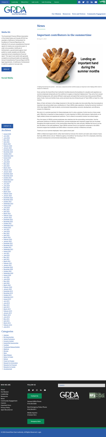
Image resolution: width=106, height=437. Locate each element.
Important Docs (6, 405)
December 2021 (8, 243)
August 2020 (7, 275)
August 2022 (7, 227)
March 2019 (7, 309)
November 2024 (8, 176)
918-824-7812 (31, 415)
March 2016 (7, 323)
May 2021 (6, 257)
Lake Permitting (46, 2)
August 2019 (7, 299)
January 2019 (8, 313)
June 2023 (7, 207)
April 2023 (7, 211)
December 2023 (8, 197)
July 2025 (6, 160)
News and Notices (78, 14)
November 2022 (8, 221)
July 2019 (6, 301)
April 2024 (7, 189)
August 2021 (7, 251)
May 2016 (6, 319)
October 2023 (7, 201)
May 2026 (6, 140)
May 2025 (6, 164)
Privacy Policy (5, 407)
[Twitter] (83, 2)
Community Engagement (96, 14)
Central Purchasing (9, 339)
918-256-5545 (31, 404)
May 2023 (6, 209)
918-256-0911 (31, 409)
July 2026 (6, 136)
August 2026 (7, 134)
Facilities (6, 345)
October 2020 (7, 271)
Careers (56, 2)
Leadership (14, 2)
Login (39, 432)
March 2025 (7, 168)
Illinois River (24, 2)
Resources (66, 14)
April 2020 (7, 283)
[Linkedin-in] (92, 2)
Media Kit (6, 69)
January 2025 (8, 172)
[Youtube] (96, 2)
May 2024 (6, 187)
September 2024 (8, 179)
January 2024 (8, 195)
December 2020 (8, 267)
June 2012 (7, 327)
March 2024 (7, 191)
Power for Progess (9, 361)
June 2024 (7, 185)
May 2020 (6, 281)
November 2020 (8, 269)
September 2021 (8, 249)
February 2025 (8, 170)
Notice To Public (8, 357)
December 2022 (8, 219)
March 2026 (7, 144)
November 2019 (8, 293)
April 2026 (7, 142)
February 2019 (8, 311)
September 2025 (8, 156)
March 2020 (7, 285)
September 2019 (8, 297)
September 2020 (8, 273)
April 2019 (7, 307)
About (3, 389)
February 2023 (8, 215)
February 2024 (8, 193)
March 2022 (7, 237)
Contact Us (5, 2)
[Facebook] (79, 2)
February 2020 (8, 287)
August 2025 (7, 158)
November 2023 (8, 199)
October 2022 (7, 223)
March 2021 (7, 261)
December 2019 (8, 291)
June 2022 (7, 231)
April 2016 (7, 321)
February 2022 (8, 239)
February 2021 (8, 263)
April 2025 (7, 166)
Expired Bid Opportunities (11, 343)
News (5, 353)
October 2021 (7, 247)
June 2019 (7, 303)
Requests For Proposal (10, 365)
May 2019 (6, 305)
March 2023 (7, 213)
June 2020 (7, 279)
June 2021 (7, 255)
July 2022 (6, 229)
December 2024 (8, 174)
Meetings (6, 349)
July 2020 (6, 277)
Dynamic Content (9, 341)
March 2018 (7, 315)
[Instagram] (87, 2)
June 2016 (7, 317)
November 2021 (8, 245)
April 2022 (7, 235)
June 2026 (7, 138)
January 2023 (8, 217)
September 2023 (8, 203)
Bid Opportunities (9, 337)
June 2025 (7, 162)
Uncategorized (8, 369)
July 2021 (6, 253)
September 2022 (8, 225)
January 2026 (8, 148)
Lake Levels (35, 2)
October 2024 (7, 177)
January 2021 (8, 265)
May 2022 (6, 233)
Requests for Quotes (9, 367)
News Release (8, 355)
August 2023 (7, 205)
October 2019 (7, 295)
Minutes (6, 351)
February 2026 (8, 146)
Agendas (6, 335)
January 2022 (8, 241)
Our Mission (56, 14)
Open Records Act (7, 410)
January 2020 (8, 289)
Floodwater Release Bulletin (12, 347)
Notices (6, 359)
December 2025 (8, 150)
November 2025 (8, 152)
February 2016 (8, 325)
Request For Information (11, 363)
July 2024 (6, 183)
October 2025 (7, 154)
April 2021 (7, 259)
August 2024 (7, 181)
